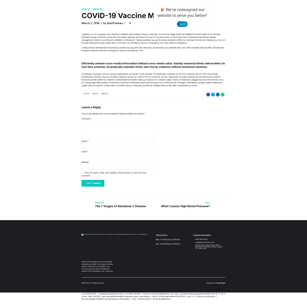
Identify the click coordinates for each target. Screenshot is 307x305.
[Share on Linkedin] (218, 95)
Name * (85, 141)
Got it (182, 24)
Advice (86, 93)
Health (86, 9)
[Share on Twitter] (213, 95)
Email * (85, 151)
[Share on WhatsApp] (222, 95)
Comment (87, 119)
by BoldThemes (113, 23)
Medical (98, 9)
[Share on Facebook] (208, 95)
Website (85, 162)
